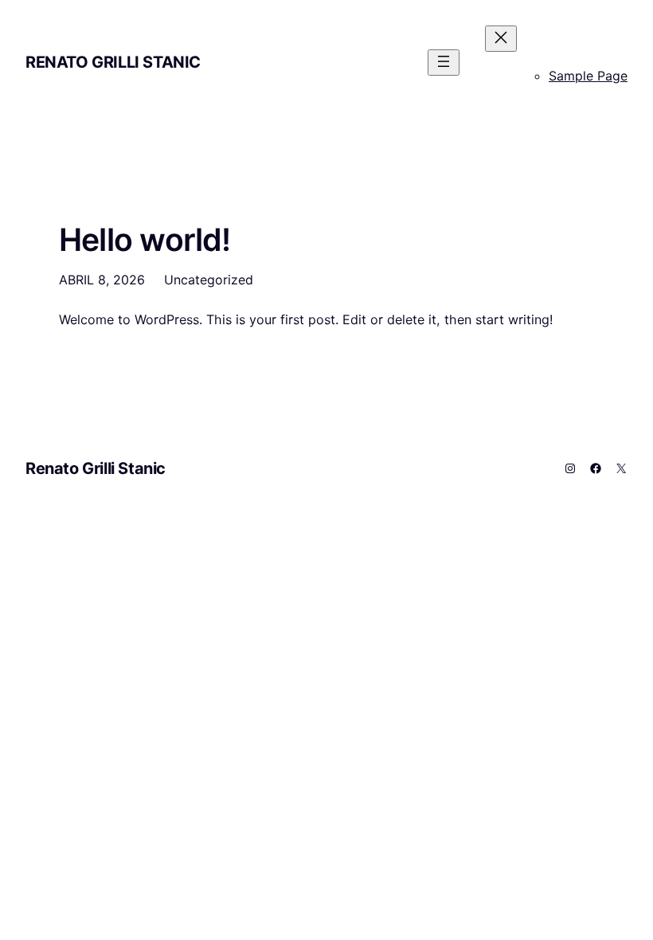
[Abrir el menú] (443, 62)
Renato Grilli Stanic (113, 62)
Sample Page (588, 76)
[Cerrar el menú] (501, 38)
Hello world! (145, 239)
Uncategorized (208, 280)
